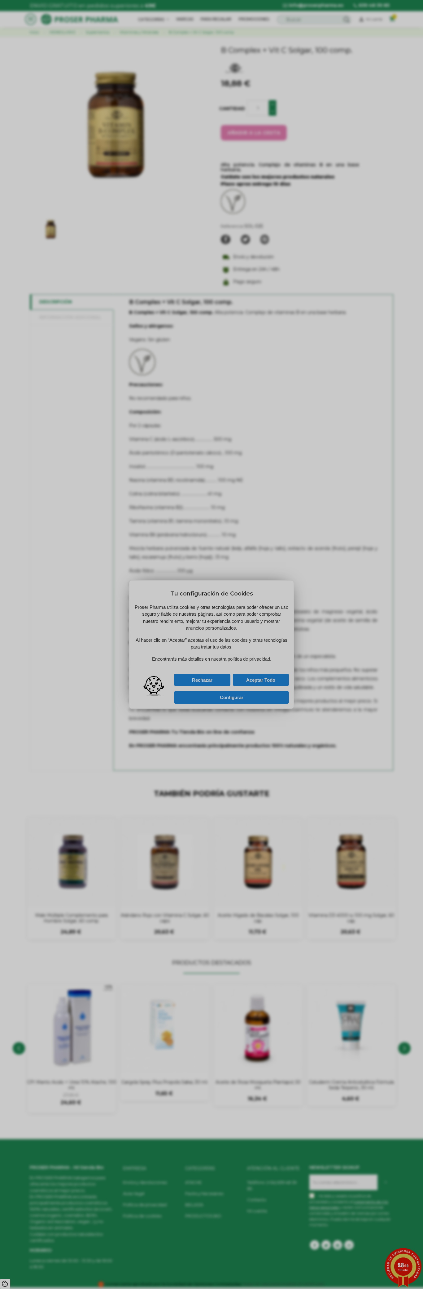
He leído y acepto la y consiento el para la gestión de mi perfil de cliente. (204, 670)
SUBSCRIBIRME (239, 661)
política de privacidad (194, 668)
